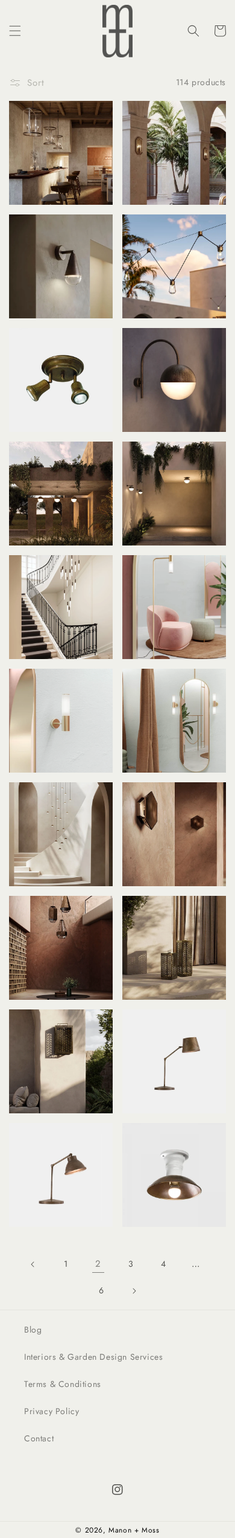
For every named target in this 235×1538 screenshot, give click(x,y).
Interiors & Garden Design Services (93, 1357)
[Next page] (134, 1291)
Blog (33, 1330)
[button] (15, 31)
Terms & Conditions (62, 1384)
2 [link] (98, 1263)
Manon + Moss (133, 1530)
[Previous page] (33, 1264)
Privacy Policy (51, 1411)
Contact (39, 1438)
